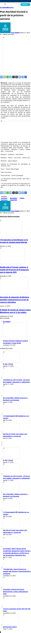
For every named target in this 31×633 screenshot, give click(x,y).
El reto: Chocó (8, 364)
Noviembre (13, 198)
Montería (10, 7)
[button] (1, 4)
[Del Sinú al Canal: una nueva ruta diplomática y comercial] (11, 432)
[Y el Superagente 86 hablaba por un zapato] (11, 414)
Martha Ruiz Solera (10, 627)
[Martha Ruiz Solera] (11, 625)
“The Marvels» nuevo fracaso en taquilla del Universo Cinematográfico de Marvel (17, 571)
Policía (22, 198)
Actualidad (3, 7)
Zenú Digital (15, 33)
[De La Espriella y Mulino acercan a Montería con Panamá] (11, 396)
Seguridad (13, 200)
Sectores (4, 200)
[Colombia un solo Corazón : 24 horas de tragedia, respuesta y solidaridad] (11, 378)
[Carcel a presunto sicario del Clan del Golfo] (11, 607)
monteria (4, 198)
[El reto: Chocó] (11, 362)
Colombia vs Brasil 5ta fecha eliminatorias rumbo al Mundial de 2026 (15, 591)
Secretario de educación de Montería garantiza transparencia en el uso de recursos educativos (14, 299)
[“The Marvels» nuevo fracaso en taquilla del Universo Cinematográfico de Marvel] (11, 567)
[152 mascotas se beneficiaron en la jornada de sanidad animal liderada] (11, 236)
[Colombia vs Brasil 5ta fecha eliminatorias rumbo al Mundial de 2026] (8, 587)
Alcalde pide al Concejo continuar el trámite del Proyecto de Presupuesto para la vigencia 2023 (14, 269)
